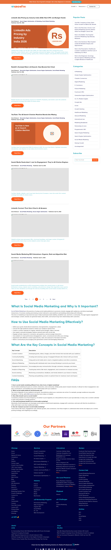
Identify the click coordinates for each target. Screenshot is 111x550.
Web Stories (14, 477)
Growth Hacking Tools (85, 491)
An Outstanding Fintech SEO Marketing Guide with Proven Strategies (30, 531)
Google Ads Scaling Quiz (86, 459)
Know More (90, 546)
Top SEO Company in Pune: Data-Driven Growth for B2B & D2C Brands (85, 23)
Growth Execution (39, 453)
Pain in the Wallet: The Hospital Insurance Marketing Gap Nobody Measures (85, 36)
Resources (82, 6)
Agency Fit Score (16, 455)
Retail (35, 493)
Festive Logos (15, 463)
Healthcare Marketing (81, 112)
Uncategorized (79, 146)
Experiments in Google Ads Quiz (88, 457)
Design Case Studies (17, 469)
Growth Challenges (16, 493)
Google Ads (78, 102)
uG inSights (14, 511)
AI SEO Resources (84, 495)
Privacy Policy (15, 509)
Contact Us (93, 6)
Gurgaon (70, 482)
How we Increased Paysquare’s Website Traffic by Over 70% (74, 535)
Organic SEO (37, 506)
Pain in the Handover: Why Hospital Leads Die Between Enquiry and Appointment (85, 43)
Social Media (37, 508)
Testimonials (14, 501)
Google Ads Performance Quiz (87, 463)
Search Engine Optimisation (27, 21)
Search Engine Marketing (82, 133)
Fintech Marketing (80, 88)
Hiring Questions (83, 503)
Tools (12, 459)
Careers (13, 503)
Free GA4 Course (16, 505)
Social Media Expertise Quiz (86, 453)
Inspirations (14, 473)
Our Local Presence (63, 478)
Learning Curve (15, 471)
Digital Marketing (80, 82)
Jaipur (66, 486)
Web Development (39, 512)
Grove (76, 105)
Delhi (65, 482)
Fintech (36, 483)
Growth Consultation (39, 451)
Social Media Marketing (48, 21)
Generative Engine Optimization (28, 70)
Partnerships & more (80, 126)
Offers (13, 497)
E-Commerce (78, 85)
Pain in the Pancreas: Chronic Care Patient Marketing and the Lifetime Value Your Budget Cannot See (85, 29)
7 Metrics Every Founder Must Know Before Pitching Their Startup (29, 539)
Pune (57, 481)
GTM (80, 520)
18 (50, 299)
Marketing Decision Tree (18, 491)
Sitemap (13, 513)
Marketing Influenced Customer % (65, 466)
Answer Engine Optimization (44, 70)
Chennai (68, 481)
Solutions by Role (83, 505)
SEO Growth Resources (85, 489)
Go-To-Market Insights (81, 99)
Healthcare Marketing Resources (88, 499)
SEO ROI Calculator (61, 470)
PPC (57, 506)
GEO (80, 518)
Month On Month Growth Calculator (66, 468)
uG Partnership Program (42, 499)
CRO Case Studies (16, 467)
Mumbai (62, 481)
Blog (12, 479)
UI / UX (36, 510)
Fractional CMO (79, 92)
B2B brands (30, 394)
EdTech (36, 485)
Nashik (73, 484)
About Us (13, 487)
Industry (13, 475)
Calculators (14, 457)
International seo (80, 119)
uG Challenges (61, 499)
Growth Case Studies (17, 465)
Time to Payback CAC (62, 462)
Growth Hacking (79, 109)
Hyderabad (59, 482)
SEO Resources (15, 483)
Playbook (59, 491)
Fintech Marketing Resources (87, 497)
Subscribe (95, 159)
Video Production (38, 504)
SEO (57, 502)
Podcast (13, 485)
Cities (12, 499)
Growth (73, 6)
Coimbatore (59, 484)
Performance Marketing (40, 502)
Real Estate (37, 495)
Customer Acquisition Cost (63, 453)
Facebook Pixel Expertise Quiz (87, 451)
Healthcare (37, 489)
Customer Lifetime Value (63, 451)
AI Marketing (38, 21)
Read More (17, 58)
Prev (26, 299)
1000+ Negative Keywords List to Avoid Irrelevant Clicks (27, 535)
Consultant (14, 489)
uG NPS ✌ (15, 517)
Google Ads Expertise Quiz (86, 455)
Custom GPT (14, 507)
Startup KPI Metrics (84, 493)
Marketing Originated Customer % (65, 464)
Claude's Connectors (81, 78)
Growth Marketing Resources (87, 473)
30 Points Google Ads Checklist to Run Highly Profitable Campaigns (30, 537)
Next (54, 299)
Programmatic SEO (80, 129)
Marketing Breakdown (81, 122)
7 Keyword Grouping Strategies (20, 533)
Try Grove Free (76, 2)
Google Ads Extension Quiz (86, 461)
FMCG (35, 491)
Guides (13, 481)
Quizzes (13, 461)
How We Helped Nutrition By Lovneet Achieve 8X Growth (73, 531)
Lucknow (67, 484)
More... (58, 472)
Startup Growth (79, 143)
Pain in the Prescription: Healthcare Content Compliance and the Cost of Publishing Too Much (86, 50)
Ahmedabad (60, 486)
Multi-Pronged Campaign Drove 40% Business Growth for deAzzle (75, 533)
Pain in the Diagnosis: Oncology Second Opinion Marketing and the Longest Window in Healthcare (85, 57)
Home (13, 451)
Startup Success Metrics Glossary (88, 501)
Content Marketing (61, 504)
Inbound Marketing (80, 116)
